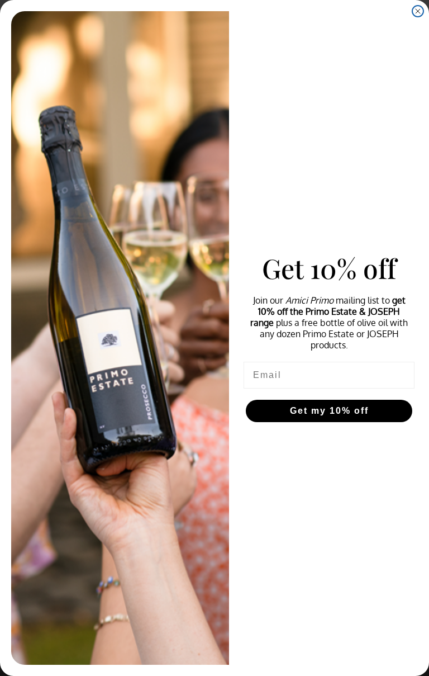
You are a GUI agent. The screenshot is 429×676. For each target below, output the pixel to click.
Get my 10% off (329, 410)
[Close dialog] (417, 11)
